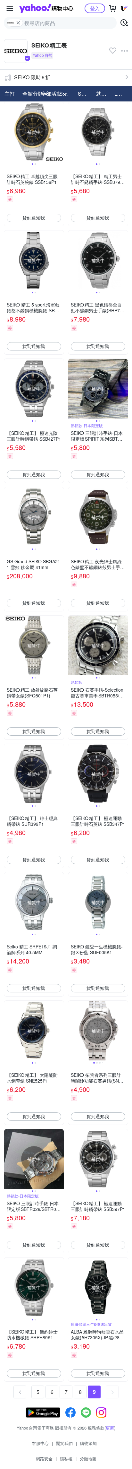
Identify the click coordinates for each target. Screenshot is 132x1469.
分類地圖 (88, 1459)
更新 (110, 1428)
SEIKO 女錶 (85, 93)
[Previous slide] (8, 132)
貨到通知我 (33, 217)
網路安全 (44, 1459)
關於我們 (64, 1443)
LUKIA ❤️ (121, 93)
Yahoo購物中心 (46, 8)
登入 (95, 8)
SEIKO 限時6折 (32, 77)
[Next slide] (59, 132)
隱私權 (66, 1459)
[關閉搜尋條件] (18, 23)
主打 (9, 93)
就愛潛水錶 (103, 93)
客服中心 (40, 1443)
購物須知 (88, 1443)
